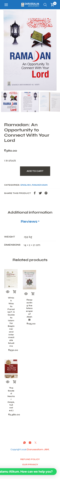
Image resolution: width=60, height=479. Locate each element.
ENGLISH (25, 185)
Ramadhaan (40, 185)
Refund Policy (30, 459)
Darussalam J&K (38, 449)
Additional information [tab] (30, 212)
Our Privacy (30, 464)
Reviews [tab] (30, 221)
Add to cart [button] (14, 292)
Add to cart (35, 171)
